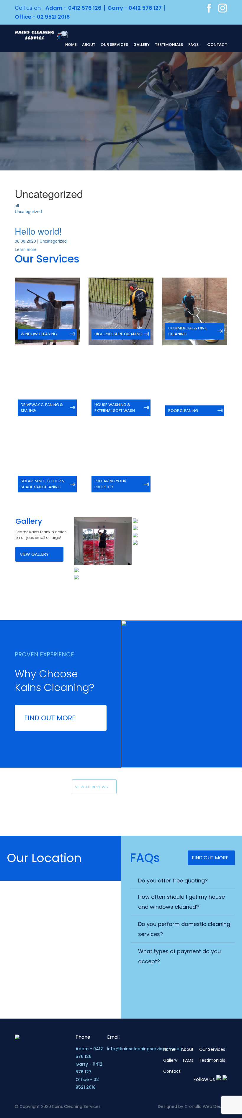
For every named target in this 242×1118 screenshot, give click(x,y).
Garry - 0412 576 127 (134, 8)
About (88, 44)
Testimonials (169, 44)
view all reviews (91, 787)
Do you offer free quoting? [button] (173, 880)
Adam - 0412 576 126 (73, 8)
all (17, 205)
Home (71, 44)
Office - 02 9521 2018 (42, 16)
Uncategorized (28, 211)
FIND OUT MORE (50, 718)
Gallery (141, 44)
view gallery (34, 554)
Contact (217, 44)
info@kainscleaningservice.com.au (144, 1049)
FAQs (193, 44)
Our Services (114, 44)
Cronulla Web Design (205, 1106)
